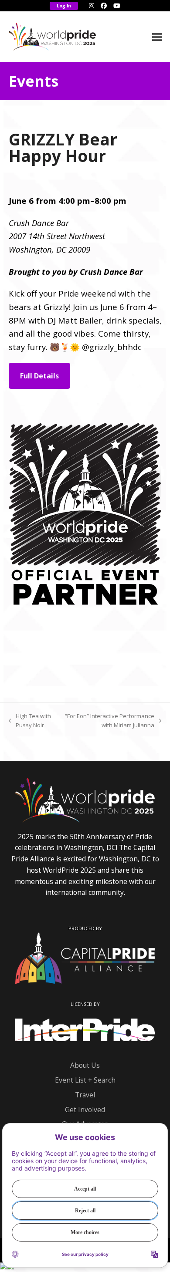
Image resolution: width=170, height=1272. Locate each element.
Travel (85, 1095)
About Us (85, 1065)
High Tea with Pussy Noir (30, 721)
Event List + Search (85, 1080)
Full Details (39, 376)
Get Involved (85, 1109)
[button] (157, 36)
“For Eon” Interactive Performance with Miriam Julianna (109, 721)
